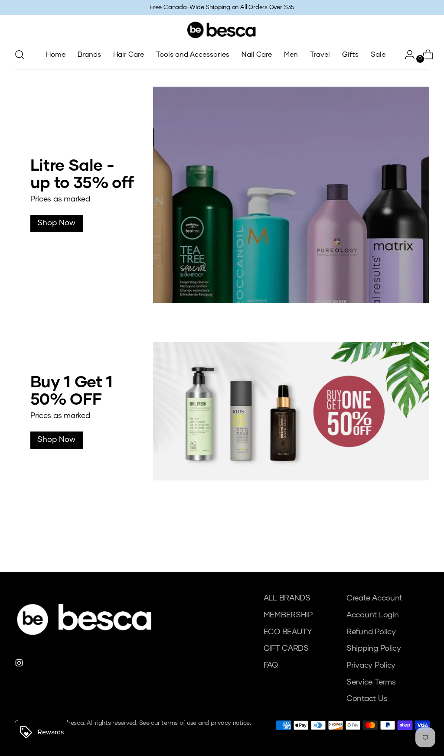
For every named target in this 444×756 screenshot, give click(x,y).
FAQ (271, 665)
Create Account (374, 598)
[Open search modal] (19, 54)
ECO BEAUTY (288, 632)
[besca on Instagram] (20, 665)
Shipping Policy (373, 648)
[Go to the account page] (406, 54)
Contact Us (366, 699)
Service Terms (371, 682)
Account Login (372, 615)
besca (75, 723)
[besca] (222, 30)
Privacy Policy (370, 665)
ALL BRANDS (287, 598)
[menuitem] (55, 54)
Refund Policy (371, 632)
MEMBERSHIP (288, 615)
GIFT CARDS (286, 648)
